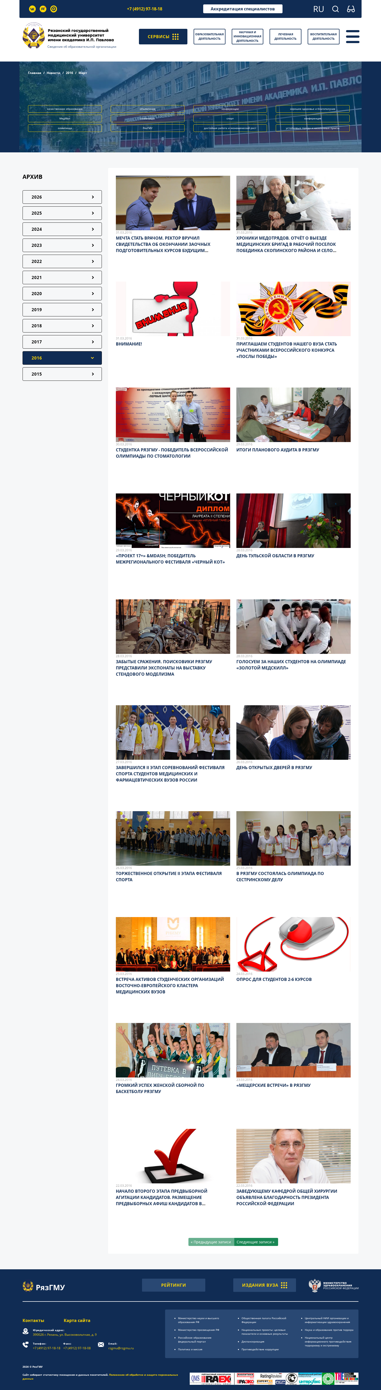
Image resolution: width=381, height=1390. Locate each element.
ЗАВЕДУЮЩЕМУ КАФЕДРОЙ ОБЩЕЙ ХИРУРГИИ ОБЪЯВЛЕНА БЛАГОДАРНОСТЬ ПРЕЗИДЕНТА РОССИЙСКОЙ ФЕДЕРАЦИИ (286, 1197)
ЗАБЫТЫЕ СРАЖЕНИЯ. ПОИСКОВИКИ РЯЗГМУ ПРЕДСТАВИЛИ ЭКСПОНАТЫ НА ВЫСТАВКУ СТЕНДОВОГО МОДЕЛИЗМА (164, 668)
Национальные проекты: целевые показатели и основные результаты (265, 1331)
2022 (37, 261)
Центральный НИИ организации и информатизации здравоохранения (327, 1320)
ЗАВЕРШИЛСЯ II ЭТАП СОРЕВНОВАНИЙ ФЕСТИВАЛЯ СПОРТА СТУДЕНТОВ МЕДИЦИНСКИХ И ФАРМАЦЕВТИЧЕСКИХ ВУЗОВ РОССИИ (170, 774)
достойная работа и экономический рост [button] (230, 128)
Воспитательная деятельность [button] (323, 36)
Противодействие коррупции (260, 1349)
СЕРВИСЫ (159, 36)
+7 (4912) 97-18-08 (77, 1346)
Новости (53, 73)
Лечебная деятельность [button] (285, 36)
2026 (37, 197)
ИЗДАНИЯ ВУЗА (260, 1285)
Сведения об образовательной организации (81, 46)
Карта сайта (77, 1320)
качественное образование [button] (65, 109)
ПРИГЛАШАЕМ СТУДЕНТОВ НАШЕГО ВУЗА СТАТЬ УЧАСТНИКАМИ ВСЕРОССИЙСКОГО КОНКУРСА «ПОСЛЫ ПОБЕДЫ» (286, 350)
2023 (37, 245)
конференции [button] (230, 109)
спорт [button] (230, 118)
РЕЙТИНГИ (173, 1285)
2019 (37, 310)
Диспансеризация (253, 1341)
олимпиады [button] (147, 118)
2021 (37, 277)
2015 (37, 374)
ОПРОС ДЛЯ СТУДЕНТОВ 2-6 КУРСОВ (274, 979)
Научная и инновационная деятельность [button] (247, 36)
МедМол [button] (64, 118)
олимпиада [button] (65, 128)
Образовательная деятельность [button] (209, 36)
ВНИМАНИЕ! (129, 344)
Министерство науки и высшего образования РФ (198, 1320)
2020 (37, 293)
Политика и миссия (190, 1349)
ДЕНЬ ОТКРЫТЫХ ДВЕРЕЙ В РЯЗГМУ (274, 767)
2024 (37, 229)
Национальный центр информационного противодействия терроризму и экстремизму (328, 1341)
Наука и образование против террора (329, 1330)
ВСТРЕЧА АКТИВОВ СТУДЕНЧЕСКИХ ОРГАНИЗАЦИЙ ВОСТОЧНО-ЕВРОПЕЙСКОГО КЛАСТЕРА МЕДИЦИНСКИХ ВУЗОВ (170, 986)
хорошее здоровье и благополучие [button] (312, 109)
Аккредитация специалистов (243, 9)
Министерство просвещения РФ (198, 1330)
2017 (37, 342)
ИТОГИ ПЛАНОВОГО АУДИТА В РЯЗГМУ (277, 450)
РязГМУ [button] (147, 128)
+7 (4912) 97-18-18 (144, 9)
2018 (37, 326)
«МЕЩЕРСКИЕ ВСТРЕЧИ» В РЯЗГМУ (273, 1085)
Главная (34, 73)
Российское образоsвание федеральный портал (194, 1339)
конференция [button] (312, 118)
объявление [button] (148, 109)
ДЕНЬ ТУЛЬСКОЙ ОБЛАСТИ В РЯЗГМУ (275, 556)
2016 (69, 73)
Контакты (33, 1320)
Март (83, 73)
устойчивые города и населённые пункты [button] (313, 128)
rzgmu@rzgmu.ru (121, 1346)
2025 (37, 213)
